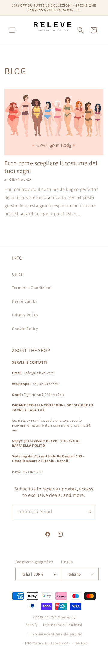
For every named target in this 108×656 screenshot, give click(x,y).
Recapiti (81, 643)
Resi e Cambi (24, 301)
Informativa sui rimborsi (62, 625)
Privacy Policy (25, 314)
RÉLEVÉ (50, 617)
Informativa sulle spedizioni (47, 643)
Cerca (17, 274)
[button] (12, 30)
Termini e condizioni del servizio (56, 634)
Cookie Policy (25, 328)
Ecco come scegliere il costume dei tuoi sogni (50, 167)
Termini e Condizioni (32, 287)
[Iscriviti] (89, 512)
